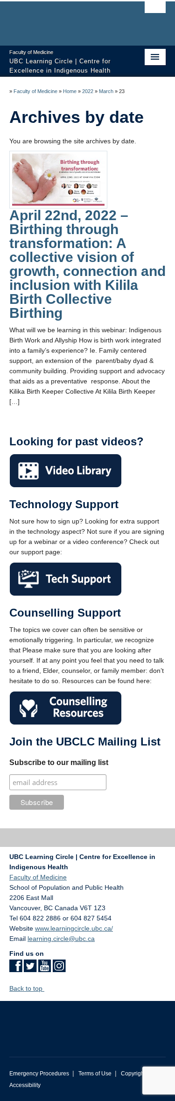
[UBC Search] (155, 11)
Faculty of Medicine (35, 91)
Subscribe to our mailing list (58, 762)
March (106, 91)
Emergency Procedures (39, 1073)
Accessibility (25, 1085)
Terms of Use (95, 1073)
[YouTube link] (44, 969)
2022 (87, 91)
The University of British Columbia (64, 19)
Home (70, 91)
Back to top (26, 988)
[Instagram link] (59, 969)
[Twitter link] (30, 969)
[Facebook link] (15, 969)
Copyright (133, 1073)
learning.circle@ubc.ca (61, 938)
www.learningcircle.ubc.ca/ (74, 928)
